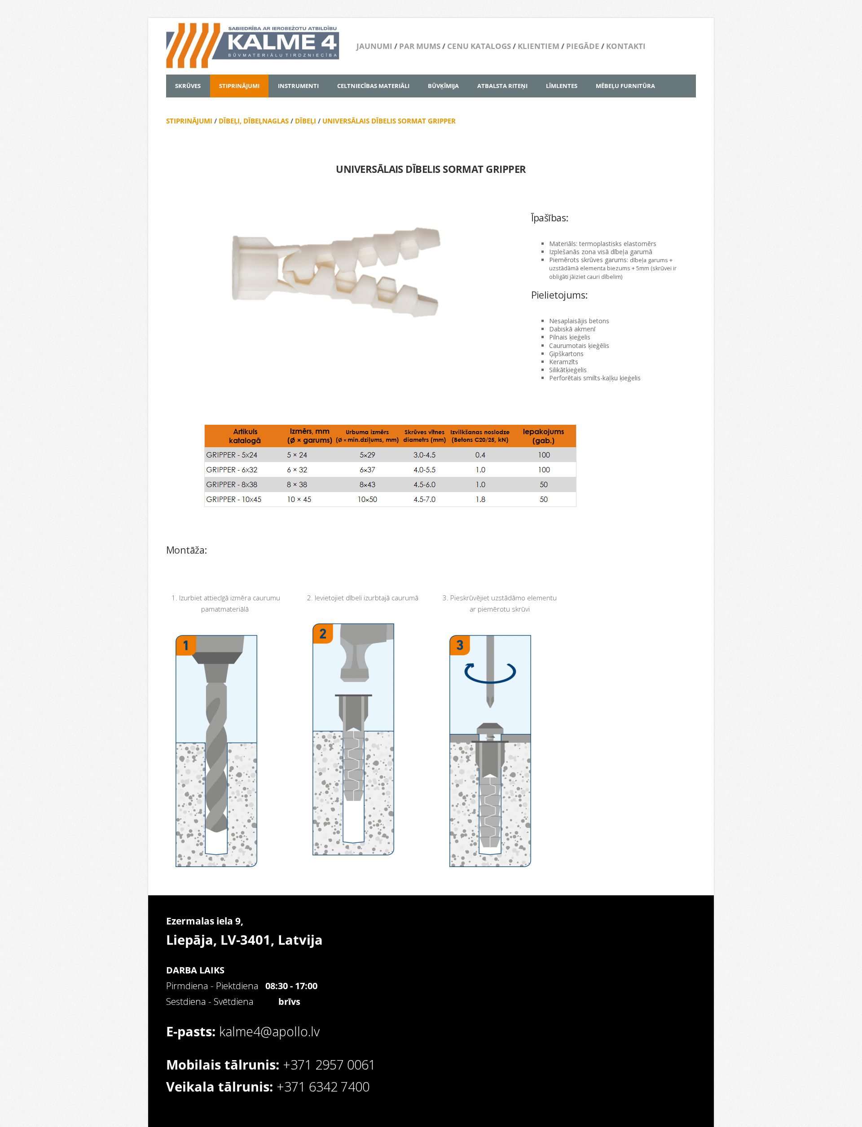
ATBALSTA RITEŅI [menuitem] (502, 86)
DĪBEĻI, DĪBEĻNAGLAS (254, 120)
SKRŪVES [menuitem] (188, 86)
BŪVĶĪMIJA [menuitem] (443, 86)
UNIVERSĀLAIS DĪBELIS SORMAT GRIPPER (389, 120)
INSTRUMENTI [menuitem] (298, 86)
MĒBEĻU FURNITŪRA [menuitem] (625, 86)
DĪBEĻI (305, 120)
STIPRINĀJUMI (189, 120)
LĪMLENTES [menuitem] (561, 86)
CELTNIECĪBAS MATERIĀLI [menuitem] (373, 86)
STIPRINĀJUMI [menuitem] (239, 86)
